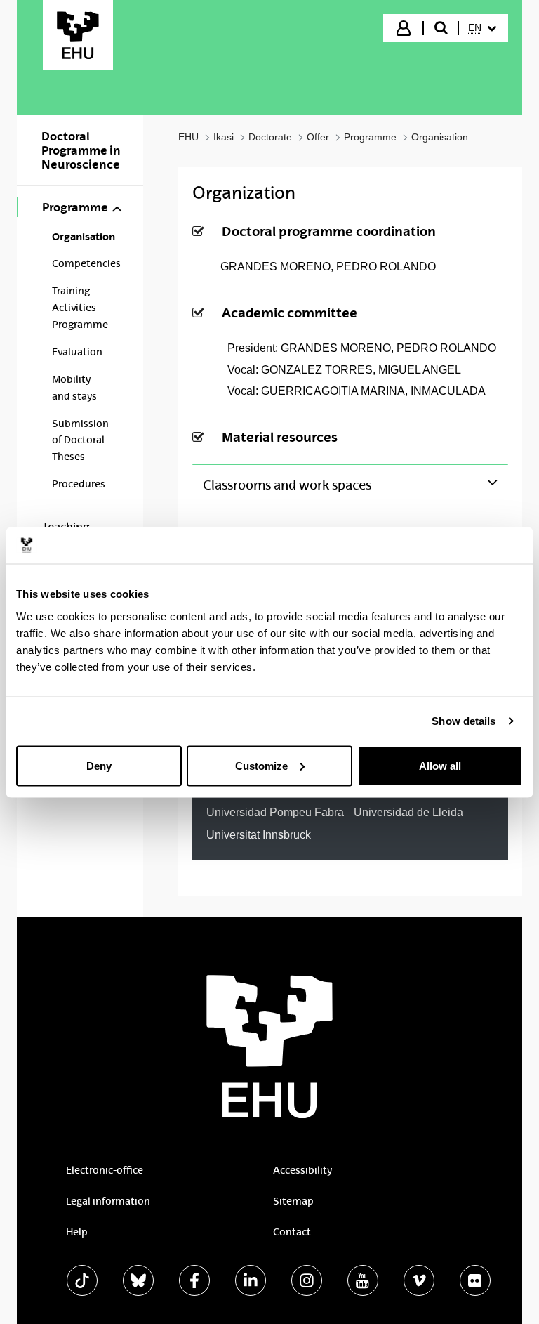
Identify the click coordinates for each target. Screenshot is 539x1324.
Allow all (440, 765)
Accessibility (302, 1170)
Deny (99, 765)
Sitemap (293, 1201)
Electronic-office (104, 1170)
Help (77, 1232)
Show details (463, 721)
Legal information (108, 1201)
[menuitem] (482, 28)
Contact (292, 1232)
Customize (261, 765)
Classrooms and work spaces (287, 485)
